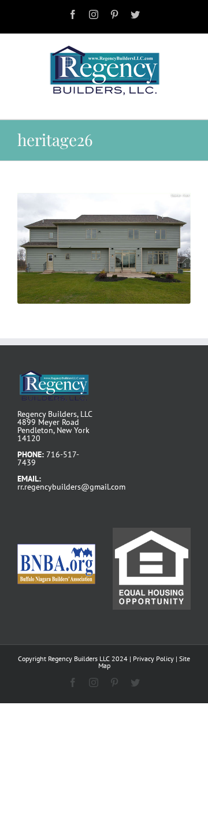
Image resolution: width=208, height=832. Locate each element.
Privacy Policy (153, 658)
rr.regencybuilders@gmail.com (71, 487)
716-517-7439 (48, 458)
